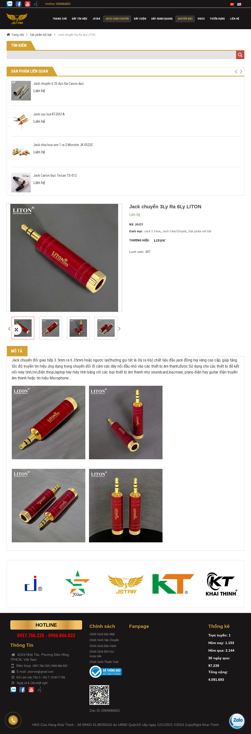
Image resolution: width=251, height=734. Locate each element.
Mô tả (16, 351)
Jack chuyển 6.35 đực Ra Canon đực (58, 84)
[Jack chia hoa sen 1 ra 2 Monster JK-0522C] (21, 151)
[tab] (17, 351)
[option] (64, 258)
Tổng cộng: (218, 672)
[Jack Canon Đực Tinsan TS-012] (21, 182)
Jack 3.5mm (152, 231)
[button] (236, 71)
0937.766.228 (41, 666)
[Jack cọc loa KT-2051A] (21, 121)
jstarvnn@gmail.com (40, 671)
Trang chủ (17, 35)
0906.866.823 (59, 666)
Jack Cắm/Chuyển (174, 231)
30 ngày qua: (219, 658)
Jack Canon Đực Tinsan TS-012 (55, 175)
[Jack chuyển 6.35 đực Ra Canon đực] (21, 90)
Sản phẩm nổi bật (41, 35)
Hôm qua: (216, 650)
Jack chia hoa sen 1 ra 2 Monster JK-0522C (63, 145)
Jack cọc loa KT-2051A (49, 114)
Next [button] (119, 327)
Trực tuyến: (218, 635)
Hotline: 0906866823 (58, 4)
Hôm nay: (216, 643)
